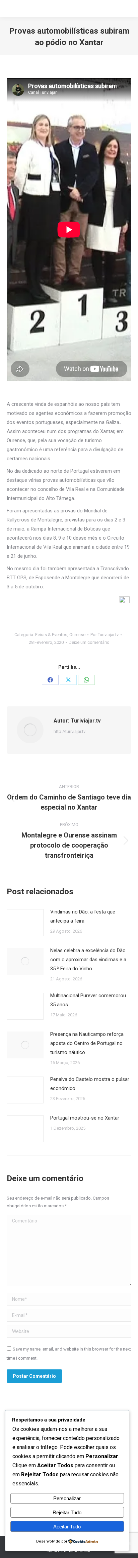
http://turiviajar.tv (69, 731)
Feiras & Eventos (51, 634)
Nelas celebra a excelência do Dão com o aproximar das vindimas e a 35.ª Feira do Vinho (88, 959)
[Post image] (25, 922)
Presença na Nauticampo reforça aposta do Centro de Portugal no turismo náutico (87, 1043)
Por (104, 634)
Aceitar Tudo (67, 1526)
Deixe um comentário (89, 642)
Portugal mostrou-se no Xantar (84, 1118)
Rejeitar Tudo (67, 1512)
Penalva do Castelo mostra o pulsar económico (89, 1083)
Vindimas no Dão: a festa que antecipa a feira (82, 916)
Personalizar (67, 1498)
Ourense (77, 634)
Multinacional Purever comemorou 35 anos (88, 1000)
